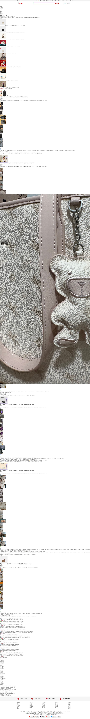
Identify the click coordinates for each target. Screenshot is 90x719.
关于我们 (21, 711)
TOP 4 (1, 555)
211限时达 (31, 704)
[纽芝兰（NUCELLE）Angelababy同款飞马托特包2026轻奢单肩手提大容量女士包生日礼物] (4, 158)
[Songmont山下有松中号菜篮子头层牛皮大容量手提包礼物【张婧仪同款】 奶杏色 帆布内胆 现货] (3, 35)
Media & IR (68, 711)
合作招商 (31, 711)
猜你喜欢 (1, 18)
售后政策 (56, 703)
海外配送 (31, 707)
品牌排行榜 (1, 8)
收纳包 (1, 10)
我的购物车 (67, 3)
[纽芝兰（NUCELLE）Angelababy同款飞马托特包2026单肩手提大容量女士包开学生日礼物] (12, 618)
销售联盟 (48, 711)
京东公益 (61, 711)
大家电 (17, 707)
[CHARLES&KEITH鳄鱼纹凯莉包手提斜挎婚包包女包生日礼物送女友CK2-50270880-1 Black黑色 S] (3, 28)
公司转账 (43, 707)
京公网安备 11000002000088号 (32, 712)
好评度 (2, 98)
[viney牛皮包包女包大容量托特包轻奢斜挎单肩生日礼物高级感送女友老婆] (9, 644)
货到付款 (43, 703)
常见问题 (18, 706)
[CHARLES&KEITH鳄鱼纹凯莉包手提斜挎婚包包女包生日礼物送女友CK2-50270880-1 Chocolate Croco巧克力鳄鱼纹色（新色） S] (16, 631)
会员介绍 (18, 704)
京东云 (48, 715)
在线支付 (43, 704)
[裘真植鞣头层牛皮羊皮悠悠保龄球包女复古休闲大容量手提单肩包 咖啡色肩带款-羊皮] (3, 56)
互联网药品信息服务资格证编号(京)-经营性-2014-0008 (49, 712)
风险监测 (54, 711)
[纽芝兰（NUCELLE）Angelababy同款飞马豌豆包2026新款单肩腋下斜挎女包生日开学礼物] (12, 654)
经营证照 (55, 714)
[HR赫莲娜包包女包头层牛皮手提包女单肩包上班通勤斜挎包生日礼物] (3, 70)
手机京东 (59, 0)
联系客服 (18, 708)
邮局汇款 (43, 706)
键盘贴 (1, 11)
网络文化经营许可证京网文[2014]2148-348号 (48, 713)
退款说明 (56, 705)
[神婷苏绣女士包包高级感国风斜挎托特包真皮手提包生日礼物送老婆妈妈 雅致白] (3, 42)
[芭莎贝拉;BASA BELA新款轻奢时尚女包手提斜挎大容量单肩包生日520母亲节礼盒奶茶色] (3, 63)
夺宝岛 (69, 703)
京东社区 (51, 711)
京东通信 (69, 707)
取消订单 (56, 707)
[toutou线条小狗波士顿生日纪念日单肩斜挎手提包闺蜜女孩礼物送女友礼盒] (3, 77)
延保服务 (69, 705)
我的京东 (47, 0)
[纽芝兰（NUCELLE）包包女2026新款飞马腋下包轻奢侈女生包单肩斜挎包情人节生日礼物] (11, 652)
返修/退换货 (56, 706)
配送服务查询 (31, 705)
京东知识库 (1, 7)
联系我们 (24, 711)
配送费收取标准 (31, 706)
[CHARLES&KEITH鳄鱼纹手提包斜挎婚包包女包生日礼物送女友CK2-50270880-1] (3, 49)
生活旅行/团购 (18, 705)
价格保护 (56, 704)
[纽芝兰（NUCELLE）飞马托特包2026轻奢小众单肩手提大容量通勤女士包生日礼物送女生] (4, 400)
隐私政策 (58, 711)
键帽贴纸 (1, 12)
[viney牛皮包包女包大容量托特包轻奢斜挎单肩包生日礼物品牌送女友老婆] (9, 649)
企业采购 (55, 0)
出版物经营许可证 (39, 713)
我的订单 (44, 0)
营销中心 (38, 711)
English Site (64, 711)
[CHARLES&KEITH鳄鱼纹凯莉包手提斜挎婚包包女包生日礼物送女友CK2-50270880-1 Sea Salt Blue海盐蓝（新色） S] (15, 636)
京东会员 (51, 0)
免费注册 (41, 0)
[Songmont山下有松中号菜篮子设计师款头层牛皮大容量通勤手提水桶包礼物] (3, 84)
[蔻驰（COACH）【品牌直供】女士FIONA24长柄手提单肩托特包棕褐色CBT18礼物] (4, 559)
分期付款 (43, 705)
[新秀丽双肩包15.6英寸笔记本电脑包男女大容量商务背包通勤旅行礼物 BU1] (4, 92)
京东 (23, 3)
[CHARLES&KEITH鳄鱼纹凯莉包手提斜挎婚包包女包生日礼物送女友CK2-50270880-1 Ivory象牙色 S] (3, 21)
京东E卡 (69, 706)
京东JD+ (69, 708)
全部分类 (1, 6)
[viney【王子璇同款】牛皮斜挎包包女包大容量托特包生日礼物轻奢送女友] (9, 639)
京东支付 (46, 715)
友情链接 (44, 711)
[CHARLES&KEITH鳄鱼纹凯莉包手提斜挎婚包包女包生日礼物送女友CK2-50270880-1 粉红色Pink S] (13, 626)
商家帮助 (34, 711)
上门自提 (31, 703)
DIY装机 (69, 704)
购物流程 (18, 703)
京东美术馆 (1, 13)
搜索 (57, 3)
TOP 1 (1, 154)
